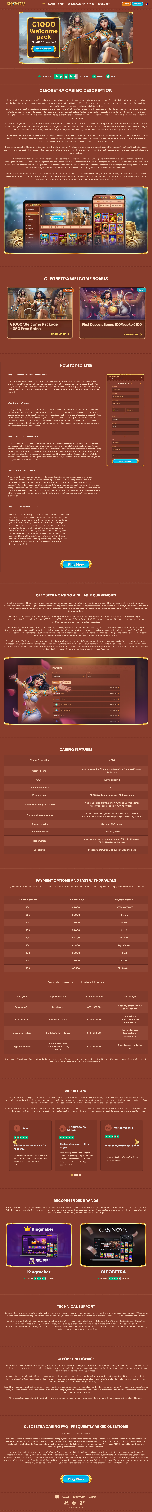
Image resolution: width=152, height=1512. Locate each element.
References (103, 4)
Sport (61, 4)
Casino (51, 4)
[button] (15, 1142)
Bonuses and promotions (81, 4)
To (43, 4)
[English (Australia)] (147, 4)
